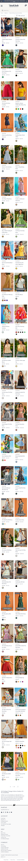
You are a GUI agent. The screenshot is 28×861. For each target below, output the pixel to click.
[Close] (25, 415)
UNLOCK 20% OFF (14, 443)
